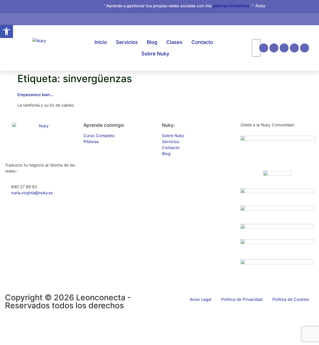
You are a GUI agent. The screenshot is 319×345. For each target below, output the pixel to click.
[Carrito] (282, 16)
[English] (292, 18)
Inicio (100, 42)
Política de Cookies (290, 299)
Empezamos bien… (35, 94)
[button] (6, 31)
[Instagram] (263, 47)
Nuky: (168, 125)
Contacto (202, 42)
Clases (174, 42)
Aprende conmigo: (104, 125)
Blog (152, 42)
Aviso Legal (200, 299)
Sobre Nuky (155, 54)
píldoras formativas (231, 5)
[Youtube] (294, 47)
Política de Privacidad (241, 299)
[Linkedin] (284, 47)
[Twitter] (304, 47)
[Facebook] (273, 47)
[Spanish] (297, 18)
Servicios (127, 42)
